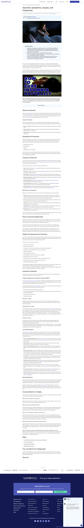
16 (33, 244)
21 (44, 283)
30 (55, 370)
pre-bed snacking (50, 370)
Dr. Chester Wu (29, 117)
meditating (29, 374)
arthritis (28, 207)
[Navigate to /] (30, 478)
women (37, 161)
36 (60, 387)
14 (46, 201)
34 (56, 382)
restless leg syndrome (50, 187)
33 (24, 367)
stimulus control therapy (36, 285)
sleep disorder (29, 113)
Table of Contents (41, 105)
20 (52, 265)
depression (47, 180)
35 (58, 382)
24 (29, 336)
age (25, 198)
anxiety (43, 180)
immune (28, 244)
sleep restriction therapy (50, 308)
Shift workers (36, 175)
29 (54, 357)
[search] (81, 1)
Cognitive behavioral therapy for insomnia (30, 280)
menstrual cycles (44, 161)
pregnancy (50, 161)
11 (58, 142)
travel (31, 171)
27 (41, 352)
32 (40, 362)
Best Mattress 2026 (75, 1)
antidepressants (53, 183)
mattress (39, 339)
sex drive (29, 260)
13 (58, 192)
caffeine (55, 177)
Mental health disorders (36, 180)
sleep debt (48, 364)
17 (43, 260)
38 (37, 434)
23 (39, 334)
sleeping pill (43, 385)
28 (42, 352)
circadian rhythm (43, 171)
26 (24, 348)
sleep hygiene (27, 332)
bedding (46, 339)
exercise (40, 360)
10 (28, 133)
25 (47, 344)
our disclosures (54, 13)
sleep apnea (30, 187)
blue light (39, 426)
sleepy (32, 144)
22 (43, 287)
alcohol (52, 177)
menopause (55, 161)
